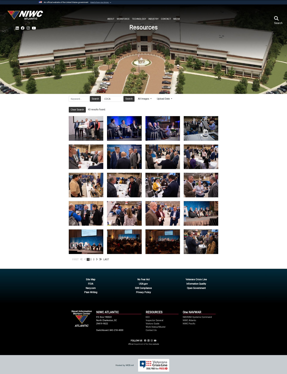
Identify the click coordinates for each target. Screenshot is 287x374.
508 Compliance (143, 288)
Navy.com (91, 288)
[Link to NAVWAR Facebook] (145, 340)
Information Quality (196, 283)
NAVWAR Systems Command (197, 317)
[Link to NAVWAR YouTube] (155, 340)
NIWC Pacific (189, 323)
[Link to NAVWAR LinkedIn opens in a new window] (17, 28)
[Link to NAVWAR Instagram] (152, 340)
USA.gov (143, 283)
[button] (101, 2)
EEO (148, 317)
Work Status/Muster (156, 327)
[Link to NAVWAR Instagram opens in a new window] (28, 28)
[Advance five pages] (100, 259)
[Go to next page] (96, 259)
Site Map (90, 279)
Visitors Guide (152, 323)
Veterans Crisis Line (196, 279)
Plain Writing (90, 292)
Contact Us (151, 330)
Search (95, 98)
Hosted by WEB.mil (125, 365)
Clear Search (77, 109)
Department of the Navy (143, 344)
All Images (144, 98)
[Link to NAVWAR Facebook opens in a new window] (23, 28)
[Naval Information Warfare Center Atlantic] (25, 16)
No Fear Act (143, 279)
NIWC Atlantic (189, 320)
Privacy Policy (143, 292)
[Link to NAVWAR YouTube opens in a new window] (34, 28)
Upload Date (163, 98)
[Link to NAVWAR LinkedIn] (148, 340)
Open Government (196, 288)
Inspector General (154, 320)
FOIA (90, 283)
